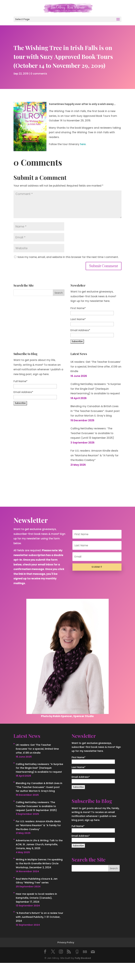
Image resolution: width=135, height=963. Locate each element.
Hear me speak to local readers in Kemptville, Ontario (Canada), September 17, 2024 (36, 897)
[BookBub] (85, 952)
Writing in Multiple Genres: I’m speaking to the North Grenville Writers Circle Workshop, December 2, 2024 (39, 863)
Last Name (78, 319)
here (83, 144)
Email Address (80, 330)
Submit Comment (103, 266)
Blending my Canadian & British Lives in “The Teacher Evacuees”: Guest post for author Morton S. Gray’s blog (95, 411)
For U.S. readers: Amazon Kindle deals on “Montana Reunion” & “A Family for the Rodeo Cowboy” (94, 455)
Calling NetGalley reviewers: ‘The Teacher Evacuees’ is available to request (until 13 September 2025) (92, 433)
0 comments (39, 73)
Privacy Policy (65, 942)
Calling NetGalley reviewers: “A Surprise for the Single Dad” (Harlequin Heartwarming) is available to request (95, 388)
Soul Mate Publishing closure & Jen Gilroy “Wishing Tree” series (36, 880)
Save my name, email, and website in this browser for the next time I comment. (68, 257)
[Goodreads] (77, 952)
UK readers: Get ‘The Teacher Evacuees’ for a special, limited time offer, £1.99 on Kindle (95, 366)
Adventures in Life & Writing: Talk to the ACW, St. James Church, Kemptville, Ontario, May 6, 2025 (39, 844)
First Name (78, 308)
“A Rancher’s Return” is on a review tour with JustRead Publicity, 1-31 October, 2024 (39, 917)
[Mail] (93, 952)
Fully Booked (83, 958)
